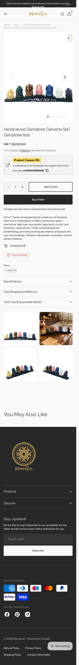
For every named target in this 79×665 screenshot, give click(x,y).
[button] (5, 14)
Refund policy (11, 647)
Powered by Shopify (38, 637)
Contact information (38, 653)
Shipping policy (12, 653)
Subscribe (38, 549)
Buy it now (38, 196)
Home (7, 24)
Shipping (24, 147)
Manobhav (19, 637)
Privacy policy (33, 647)
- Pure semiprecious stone (36, 24)
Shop (16, 24)
